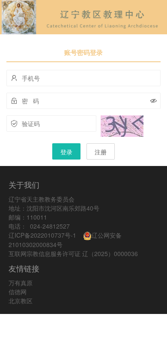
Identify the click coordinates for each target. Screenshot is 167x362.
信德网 (18, 291)
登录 (66, 152)
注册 (101, 152)
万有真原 (21, 282)
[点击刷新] (122, 126)
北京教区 (21, 300)
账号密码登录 (83, 52)
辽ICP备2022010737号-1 (42, 235)
